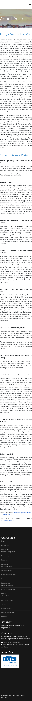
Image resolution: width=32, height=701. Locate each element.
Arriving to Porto (7, 600)
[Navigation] (30, 4)
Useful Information (7, 613)
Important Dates (6, 566)
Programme (5, 549)
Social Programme (7, 556)
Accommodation (6, 608)
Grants (3, 579)
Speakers (4, 560)
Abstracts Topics (6, 571)
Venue (3, 594)
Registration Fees (7, 585)
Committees (5, 545)
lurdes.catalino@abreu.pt (11, 642)
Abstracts (4, 564)
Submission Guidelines (8, 575)
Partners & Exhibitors (8, 589)
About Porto (5, 596)
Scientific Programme (8, 552)
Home (3, 541)
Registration (5, 583)
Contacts (4, 617)
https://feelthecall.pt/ (7, 520)
